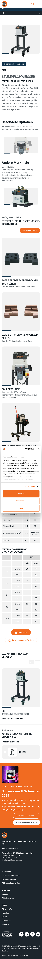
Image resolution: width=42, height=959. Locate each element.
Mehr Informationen (10, 718)
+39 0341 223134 (14, 855)
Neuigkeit (5, 913)
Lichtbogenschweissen (11, 875)
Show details (30, 486)
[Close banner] (38, 449)
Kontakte (5, 924)
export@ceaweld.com (14, 860)
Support (5, 894)
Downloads (6, 921)
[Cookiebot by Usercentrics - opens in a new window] (25, 448)
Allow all (21, 493)
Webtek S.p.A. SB (22, 955)
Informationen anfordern (22, 640)
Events (4, 917)
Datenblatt (22, 632)
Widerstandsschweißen (11, 883)
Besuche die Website (25, 822)
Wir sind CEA (7, 909)
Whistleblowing (8, 898)
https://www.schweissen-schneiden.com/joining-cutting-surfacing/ (21, 808)
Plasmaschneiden (9, 879)
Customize (20, 501)
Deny (21, 508)
